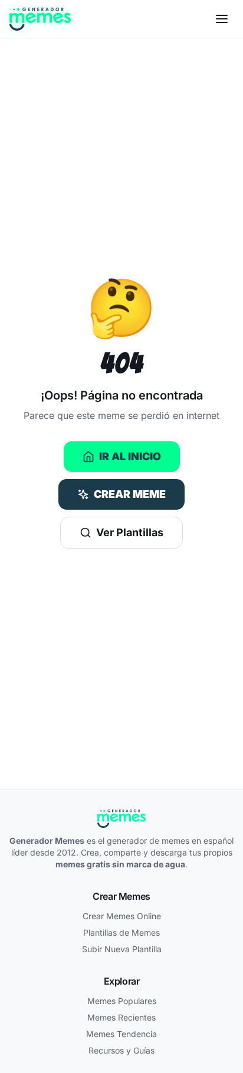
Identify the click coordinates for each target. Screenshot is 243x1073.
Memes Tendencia (121, 1034)
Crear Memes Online (122, 916)
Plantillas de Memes (121, 932)
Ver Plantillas (129, 532)
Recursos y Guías (121, 1050)
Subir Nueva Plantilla (122, 949)
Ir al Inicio (130, 456)
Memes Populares (121, 1001)
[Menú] (222, 19)
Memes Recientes (121, 1017)
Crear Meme (130, 494)
